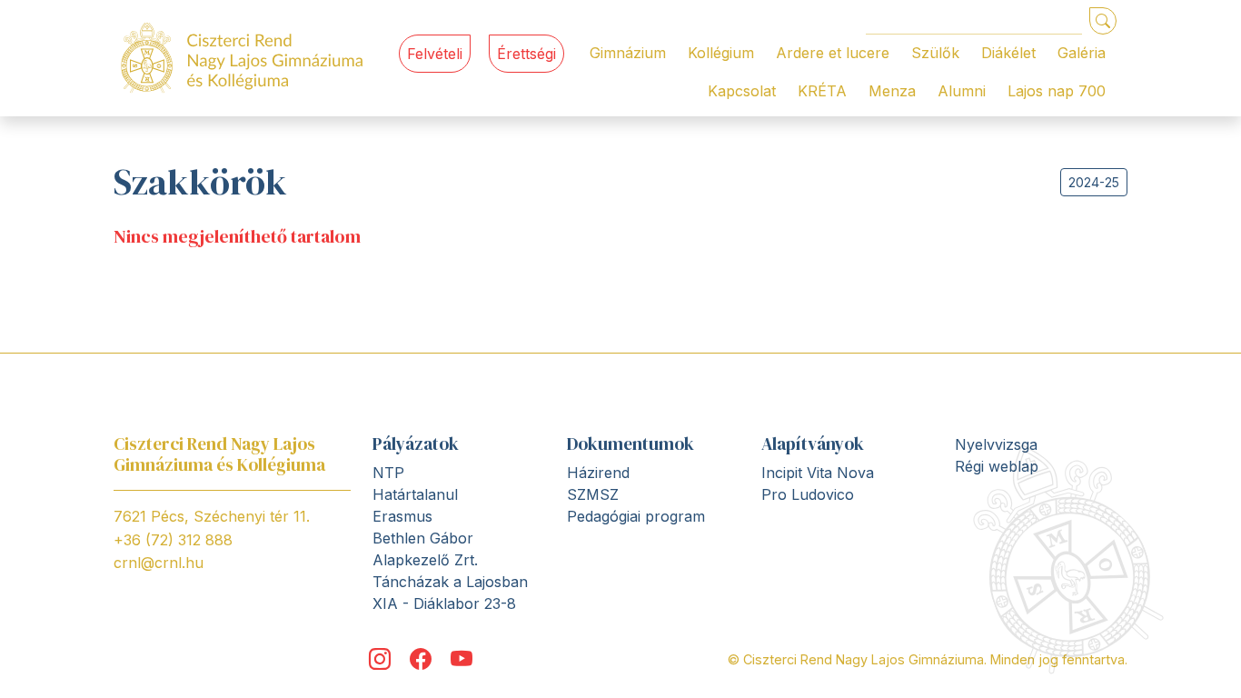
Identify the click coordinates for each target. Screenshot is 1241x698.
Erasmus (402, 516)
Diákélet (1008, 53)
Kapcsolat (742, 91)
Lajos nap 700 (1057, 91)
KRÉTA (822, 91)
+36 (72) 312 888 (173, 540)
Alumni (962, 91)
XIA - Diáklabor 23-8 (444, 603)
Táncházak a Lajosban (450, 582)
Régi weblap (996, 466)
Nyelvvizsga (996, 444)
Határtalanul (415, 494)
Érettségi (526, 54)
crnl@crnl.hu (159, 562)
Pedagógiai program (636, 516)
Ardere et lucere (832, 53)
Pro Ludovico (807, 494)
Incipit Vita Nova (817, 473)
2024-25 (1093, 182)
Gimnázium (628, 53)
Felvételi (434, 54)
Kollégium (721, 53)
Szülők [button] (935, 53)
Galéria (1081, 53)
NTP (388, 473)
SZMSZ (593, 494)
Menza (892, 91)
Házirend (598, 473)
